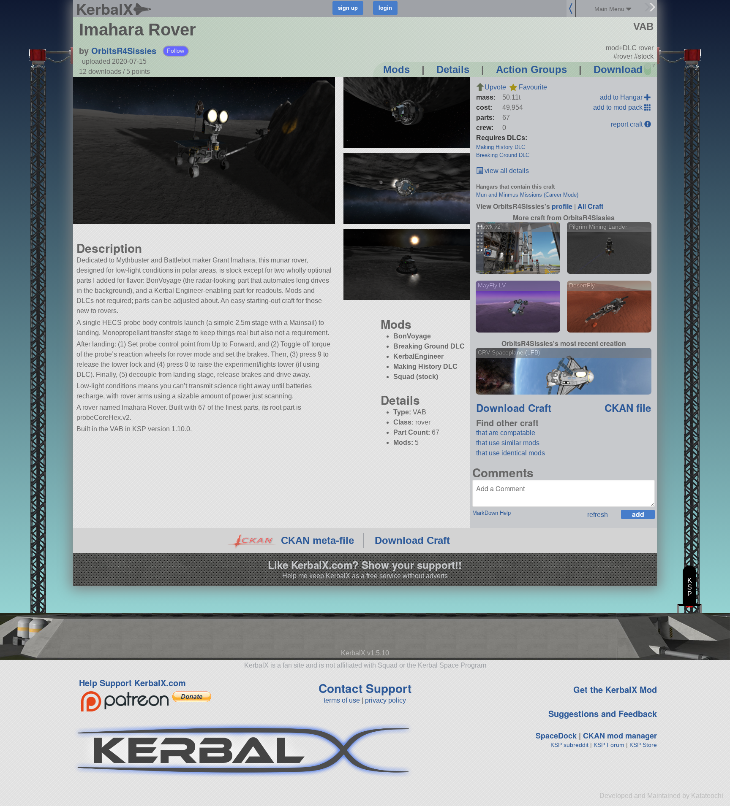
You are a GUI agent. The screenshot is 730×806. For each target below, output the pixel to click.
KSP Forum (609, 744)
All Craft (590, 206)
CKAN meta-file (317, 540)
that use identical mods (510, 453)
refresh (597, 514)
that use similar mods (507, 442)
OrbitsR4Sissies (123, 50)
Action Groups (531, 69)
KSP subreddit (569, 744)
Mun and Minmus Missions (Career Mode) (527, 195)
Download (618, 69)
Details (452, 69)
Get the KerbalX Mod (615, 689)
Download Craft (513, 407)
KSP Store (643, 744)
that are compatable (505, 432)
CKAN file (628, 407)
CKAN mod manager (620, 735)
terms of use (342, 700)
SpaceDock (556, 735)
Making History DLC (500, 147)
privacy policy (385, 700)
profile (562, 206)
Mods (396, 69)
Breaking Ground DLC (502, 155)
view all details (506, 170)
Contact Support (365, 688)
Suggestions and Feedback (602, 713)
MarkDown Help (491, 513)
